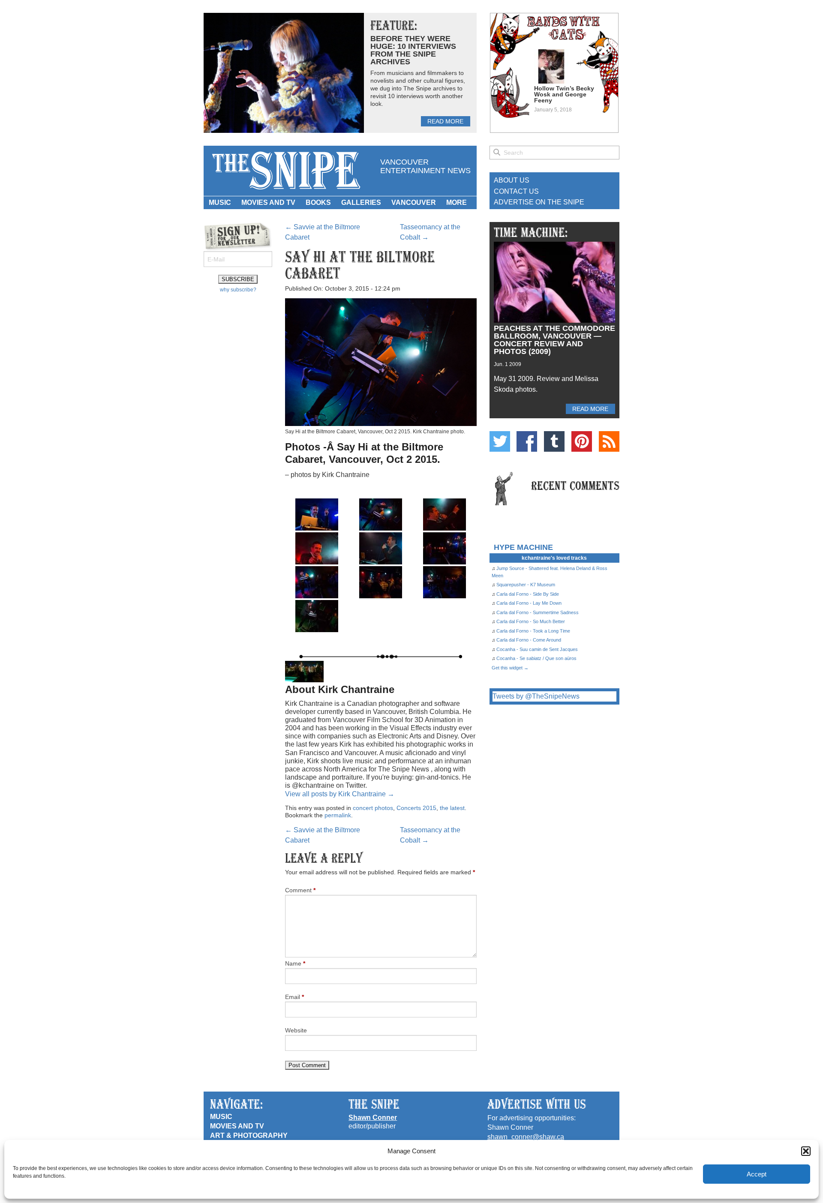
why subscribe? (238, 290)
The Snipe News (285, 171)
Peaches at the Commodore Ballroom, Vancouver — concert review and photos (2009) (554, 339)
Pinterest (581, 441)
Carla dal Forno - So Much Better (530, 621)
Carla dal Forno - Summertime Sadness (537, 612)
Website (296, 1030)
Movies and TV (268, 202)
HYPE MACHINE (523, 547)
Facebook (527, 441)
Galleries (361, 202)
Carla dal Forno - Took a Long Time (533, 630)
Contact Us (516, 191)
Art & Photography (249, 1135)
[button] (806, 1151)
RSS (609, 441)
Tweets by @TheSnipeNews (536, 696)
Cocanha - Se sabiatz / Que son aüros (536, 658)
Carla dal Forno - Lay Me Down (529, 603)
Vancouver (413, 202)
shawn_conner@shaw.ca (525, 1136)
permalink (337, 815)
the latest (452, 807)
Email (294, 996)
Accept (756, 1174)
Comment (300, 890)
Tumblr (554, 441)
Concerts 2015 (416, 807)
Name (295, 963)
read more (445, 121)
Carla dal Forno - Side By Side (527, 594)
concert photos (373, 807)
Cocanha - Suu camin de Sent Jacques (537, 649)
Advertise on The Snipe (539, 202)
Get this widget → (510, 667)
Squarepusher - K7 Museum (525, 584)
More (456, 202)
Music (220, 202)
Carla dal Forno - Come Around (528, 639)
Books (318, 202)
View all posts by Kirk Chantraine (339, 794)
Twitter (500, 441)
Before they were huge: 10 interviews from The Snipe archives (413, 50)
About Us (511, 180)
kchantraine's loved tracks (554, 558)
